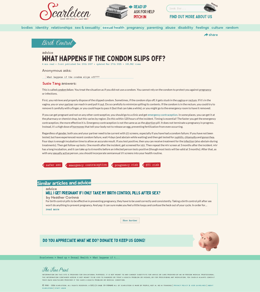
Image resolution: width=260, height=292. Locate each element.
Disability (185, 27)
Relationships (61, 27)
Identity (42, 27)
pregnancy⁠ (205, 89)
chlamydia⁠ (191, 137)
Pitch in (140, 17)
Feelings (202, 27)
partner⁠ (69, 104)
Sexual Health (113, 27)
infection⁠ (189, 141)
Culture (217, 27)
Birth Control (57, 43)
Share (213, 34)
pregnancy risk (126, 165)
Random (232, 27)
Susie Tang (51, 83)
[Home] (65, 11)
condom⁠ (61, 89)
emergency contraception (163, 114)
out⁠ (102, 104)
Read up (140, 7)
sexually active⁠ (61, 153)
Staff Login (60, 288)
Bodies (27, 27)
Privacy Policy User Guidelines (190, 285)
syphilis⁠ (179, 137)
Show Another (130, 220)
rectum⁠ (192, 100)
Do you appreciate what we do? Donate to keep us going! (94, 240)
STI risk (152, 165)
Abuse (170, 27)
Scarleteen (46, 257)
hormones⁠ (78, 126)
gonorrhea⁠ (208, 137)
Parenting (155, 27)
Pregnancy (135, 27)
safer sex (53, 165)
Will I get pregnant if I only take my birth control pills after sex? (103, 192)
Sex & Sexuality (87, 27)
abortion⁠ (150, 122)
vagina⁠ (181, 100)
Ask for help (144, 11)
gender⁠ (62, 133)
